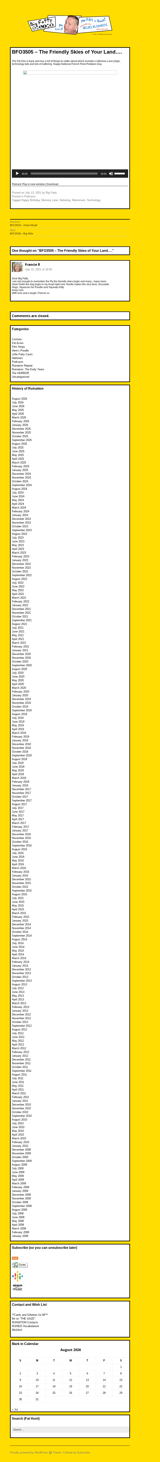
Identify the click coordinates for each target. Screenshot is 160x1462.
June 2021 (18, 631)
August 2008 (19, 1209)
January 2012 (20, 1055)
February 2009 (20, 1187)
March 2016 (19, 868)
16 (20, 1386)
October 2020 (20, 661)
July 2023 (18, 537)
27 (87, 1392)
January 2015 (20, 920)
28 (104, 1392)
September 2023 (22, 530)
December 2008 (21, 1194)
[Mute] (111, 173)
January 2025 (20, 470)
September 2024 (22, 485)
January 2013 (20, 1010)
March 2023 (19, 552)
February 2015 (20, 916)
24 (37, 1392)
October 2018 (20, 751)
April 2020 (18, 684)
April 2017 (18, 819)
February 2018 (20, 781)
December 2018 (21, 744)
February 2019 (20, 736)
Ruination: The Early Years (28, 369)
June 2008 (18, 1217)
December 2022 (21, 563)
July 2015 (18, 898)
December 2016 (21, 834)
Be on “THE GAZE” (23, 1318)
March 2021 (19, 642)
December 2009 (21, 1149)
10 (37, 1379)
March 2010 (19, 1138)
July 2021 (18, 627)
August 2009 (19, 1164)
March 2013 (19, 1003)
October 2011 (20, 1067)
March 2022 (19, 597)
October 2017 (20, 796)
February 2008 (20, 1232)
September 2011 (21, 1070)
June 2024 (18, 496)
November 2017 (21, 793)
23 (20, 1392)
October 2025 (20, 436)
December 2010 (21, 1104)
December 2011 (21, 1059)
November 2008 (21, 1198)
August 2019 (19, 714)
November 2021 (21, 612)
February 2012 (20, 1052)
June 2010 (18, 1127)
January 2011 (20, 1100)
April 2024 (18, 503)
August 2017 (19, 804)
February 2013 (20, 1007)
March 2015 (19, 913)
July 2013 (18, 988)
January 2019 (20, 740)
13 (87, 1379)
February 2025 (20, 466)
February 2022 (20, 601)
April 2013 (18, 999)
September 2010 (22, 1115)
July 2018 (18, 762)
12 (70, 1379)
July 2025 (18, 447)
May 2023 (18, 545)
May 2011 (18, 1085)
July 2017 (18, 808)
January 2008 (20, 1236)
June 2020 (18, 676)
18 (53, 1386)
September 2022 (22, 575)
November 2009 (21, 1153)
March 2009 (19, 1183)
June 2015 (18, 901)
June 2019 (18, 721)
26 (70, 1392)
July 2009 (18, 1168)
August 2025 (19, 443)
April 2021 (18, 639)
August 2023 (19, 533)
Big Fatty (51, 192)
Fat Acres (18, 343)
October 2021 (20, 616)
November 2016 (21, 838)
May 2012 (18, 1040)
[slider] (120, 173)
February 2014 (20, 961)
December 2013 (21, 969)
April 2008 (18, 1224)
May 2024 (18, 500)
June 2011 (18, 1082)
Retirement (78, 200)
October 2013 (20, 976)
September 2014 (22, 935)
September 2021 (22, 620)
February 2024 (20, 511)
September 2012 (22, 1025)
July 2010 (18, 1123)
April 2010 (18, 1134)
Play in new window (33, 184)
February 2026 (20, 421)
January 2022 (20, 605)
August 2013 (19, 984)
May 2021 (18, 635)
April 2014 (18, 954)
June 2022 (18, 586)
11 (53, 1379)
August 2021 (19, 624)
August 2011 (19, 1074)
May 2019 (18, 725)
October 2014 (20, 931)
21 (104, 1386)
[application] (70, 173)
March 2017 (19, 823)
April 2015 (18, 909)
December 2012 (21, 1014)
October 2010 (20, 1112)
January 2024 (20, 515)
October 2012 (20, 1022)
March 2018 (19, 777)
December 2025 (21, 428)
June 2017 (18, 811)
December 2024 (21, 473)
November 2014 (21, 928)
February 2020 (20, 691)
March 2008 (19, 1228)
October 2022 (20, 571)
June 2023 (18, 541)
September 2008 (22, 1206)
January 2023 (20, 560)
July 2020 (18, 672)
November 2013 (21, 973)
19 (70, 1386)
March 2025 (19, 462)
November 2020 (21, 657)
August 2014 (19, 939)
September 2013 (22, 980)
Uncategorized (20, 376)
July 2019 (18, 717)
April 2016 (18, 864)
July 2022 (18, 582)
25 (53, 1392)
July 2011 (17, 1078)
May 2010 (18, 1130)
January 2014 (20, 965)
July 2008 (18, 1213)
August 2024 (19, 488)
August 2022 (19, 579)
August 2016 (19, 849)
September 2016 (22, 845)
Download (52, 184)
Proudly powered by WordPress (29, 1452)
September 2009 (22, 1160)
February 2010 (20, 1142)
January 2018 (20, 785)
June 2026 (18, 406)
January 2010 (20, 1145)
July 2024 (18, 492)
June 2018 (18, 766)
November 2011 (21, 1063)
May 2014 (18, 950)
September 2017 (22, 800)
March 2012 (19, 1048)
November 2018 (21, 747)
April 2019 (18, 729)
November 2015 (21, 883)
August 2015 (19, 894)
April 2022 (18, 594)
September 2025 (22, 440)
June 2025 (18, 451)
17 (37, 1386)
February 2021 (20, 646)
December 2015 (21, 879)
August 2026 (19, 398)
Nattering (65, 200)
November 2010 (21, 1108)
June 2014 (18, 946)
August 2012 (19, 1029)
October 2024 (20, 481)
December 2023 (21, 518)
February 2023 (20, 556)
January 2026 (20, 425)
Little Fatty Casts (22, 354)
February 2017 (20, 826)
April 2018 (18, 774)
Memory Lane (49, 200)
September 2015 (22, 890)
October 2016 (20, 841)
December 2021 (21, 609)
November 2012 (21, 1018)
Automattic (83, 1452)
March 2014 (19, 958)
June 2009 (18, 1172)
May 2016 (18, 860)
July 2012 (18, 1033)
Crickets (17, 339)
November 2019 (21, 702)
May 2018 (18, 770)
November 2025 (21, 432)
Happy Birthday (30, 200)
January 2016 (20, 875)
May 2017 (18, 815)
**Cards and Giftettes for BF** (30, 1314)
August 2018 (19, 759)
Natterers (17, 358)
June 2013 (18, 992)
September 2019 (22, 710)
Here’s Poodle (20, 350)
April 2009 (18, 1179)
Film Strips (18, 346)
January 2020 (20, 695)
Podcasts (30, 196)
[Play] (17, 173)
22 (120, 1386)
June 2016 (18, 856)
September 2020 (22, 665)
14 (104, 1379)
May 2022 (18, 590)
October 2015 (20, 886)
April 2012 (18, 1044)
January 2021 (20, 650)
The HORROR (20, 373)
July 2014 (18, 943)
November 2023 (21, 522)
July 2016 (18, 853)
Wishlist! (17, 1329)
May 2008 (18, 1221)
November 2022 (21, 567)
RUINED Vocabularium (25, 1326)
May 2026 (18, 410)
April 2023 (18, 548)
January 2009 (20, 1191)
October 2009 (20, 1157)
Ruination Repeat (22, 365)
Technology (94, 200)
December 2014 (21, 924)
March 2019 (19, 732)
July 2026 (18, 402)
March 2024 (19, 507)
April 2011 (18, 1089)
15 (120, 1379)
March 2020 (19, 687)
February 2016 (20, 871)
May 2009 (18, 1175)
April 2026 (18, 413)
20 (87, 1386)
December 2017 (21, 789)
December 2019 (21, 699)
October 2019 (20, 706)
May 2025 (18, 455)
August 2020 (19, 669)
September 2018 (22, 755)
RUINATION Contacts (25, 1322)
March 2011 (19, 1093)
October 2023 (20, 526)
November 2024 (21, 477)
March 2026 (19, 417)
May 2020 (18, 680)
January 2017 (20, 830)
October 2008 (20, 1202)
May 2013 (18, 995)
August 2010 (19, 1119)
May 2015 (18, 905)
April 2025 (18, 458)
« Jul (15, 1409)
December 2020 (21, 654)
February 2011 (20, 1097)
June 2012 (18, 1037)
